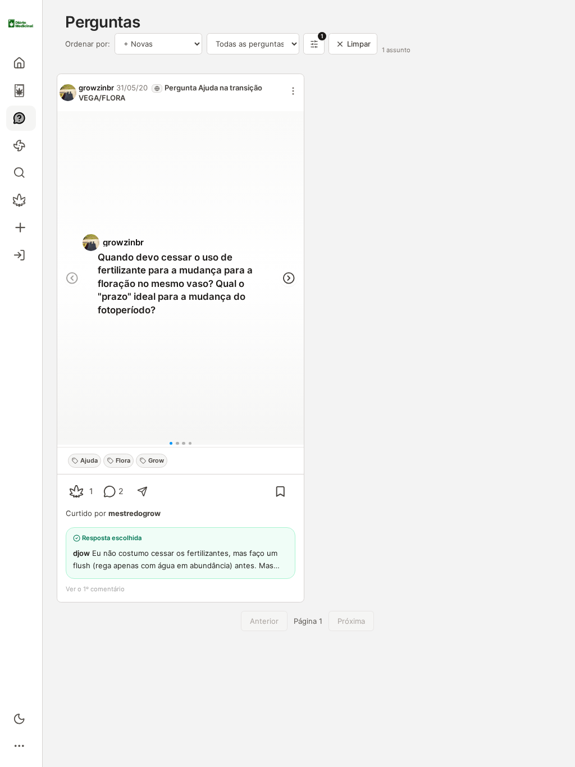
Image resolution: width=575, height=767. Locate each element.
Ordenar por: (87, 43)
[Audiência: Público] (157, 88)
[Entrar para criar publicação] (21, 227)
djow (81, 553)
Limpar (359, 43)
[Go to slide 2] (177, 443)
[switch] (21, 718)
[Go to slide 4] (190, 443)
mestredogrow (134, 513)
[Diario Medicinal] (21, 23)
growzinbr (96, 87)
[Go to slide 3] (183, 443)
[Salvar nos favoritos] (280, 491)
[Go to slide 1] (171, 443)
